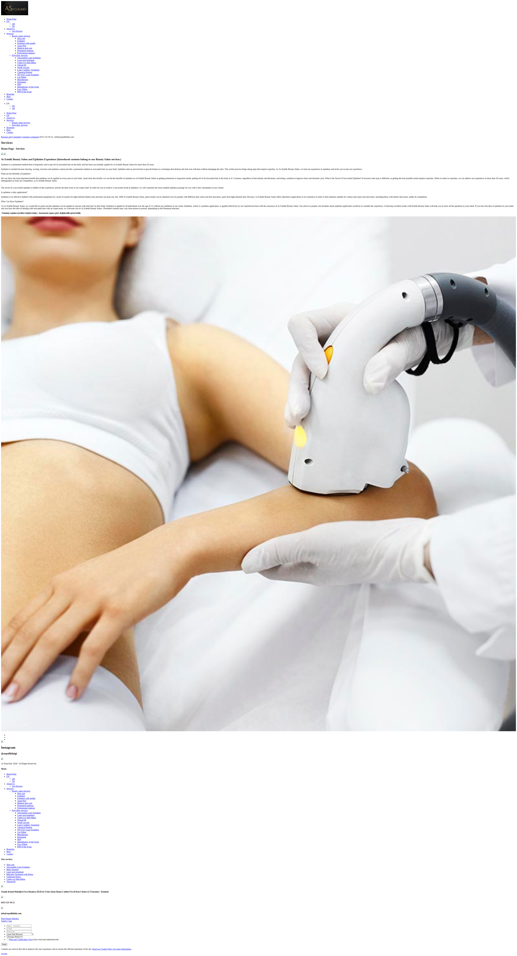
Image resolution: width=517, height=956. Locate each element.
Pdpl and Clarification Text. (21, 939)
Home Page (11, 19)
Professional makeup (26, 53)
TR (13, 26)
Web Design (6, 919)
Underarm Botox (13, 877)
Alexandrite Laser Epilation (29, 58)
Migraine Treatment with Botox (19, 874)
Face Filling (22, 89)
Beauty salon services (21, 36)
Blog (8, 96)
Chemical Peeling (24, 72)
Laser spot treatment (25, 60)
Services (10, 33)
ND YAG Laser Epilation (28, 75)
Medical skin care (24, 48)
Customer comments (30, 137)
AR (13, 24)
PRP (19, 84)
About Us (10, 29)
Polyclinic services (20, 55)
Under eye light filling (26, 63)
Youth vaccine (23, 67)
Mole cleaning (12, 869)
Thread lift (21, 65)
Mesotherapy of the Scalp (28, 87)
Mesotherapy (22, 79)
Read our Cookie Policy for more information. (112, 949)
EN (7, 21)
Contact (9, 99)
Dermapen (21, 82)
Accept (4, 954)
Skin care (21, 38)
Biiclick (15, 919)
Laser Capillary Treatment (28, 70)
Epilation (21, 41)
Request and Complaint (11, 137)
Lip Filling (21, 77)
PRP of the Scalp (24, 92)
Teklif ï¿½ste (6, 921)
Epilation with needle (26, 43)
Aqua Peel (21, 46)
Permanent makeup (25, 50)
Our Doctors (17, 31)
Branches (10, 94)
